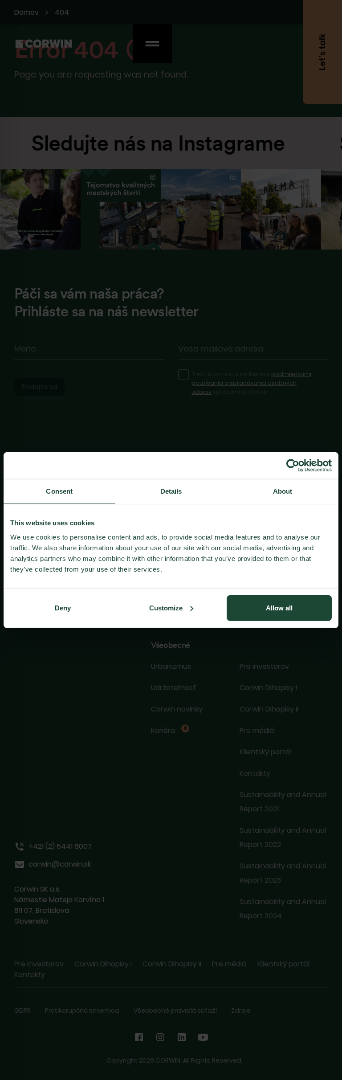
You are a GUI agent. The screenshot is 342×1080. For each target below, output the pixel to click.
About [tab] (283, 491)
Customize (166, 607)
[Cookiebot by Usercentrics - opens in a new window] (293, 465)
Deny (63, 607)
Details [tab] (171, 491)
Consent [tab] (59, 491)
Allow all (279, 607)
